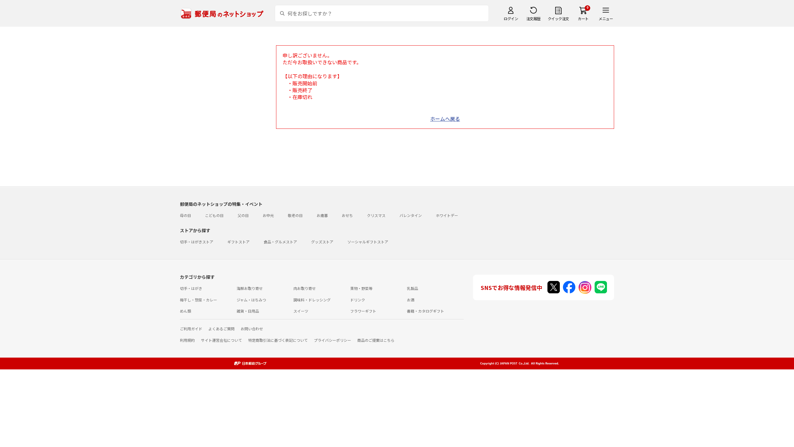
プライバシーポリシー (332, 340)
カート (583, 18)
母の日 (185, 215)
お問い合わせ (252, 328)
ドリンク (357, 299)
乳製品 (412, 288)
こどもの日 (214, 215)
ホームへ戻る (445, 118)
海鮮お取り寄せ (250, 288)
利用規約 (187, 340)
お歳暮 (322, 215)
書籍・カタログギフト (425, 311)
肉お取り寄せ (304, 288)
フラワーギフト (363, 311)
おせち (347, 215)
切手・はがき (191, 288)
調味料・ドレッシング (312, 299)
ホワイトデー (447, 215)
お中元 (268, 215)
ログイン (511, 18)
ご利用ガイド (191, 328)
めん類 (185, 311)
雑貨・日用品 (248, 311)
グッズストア (322, 241)
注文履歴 (533, 18)
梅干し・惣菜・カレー (198, 299)
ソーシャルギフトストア (367, 241)
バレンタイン (410, 215)
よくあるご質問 (221, 328)
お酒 (410, 299)
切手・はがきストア (196, 241)
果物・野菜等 (361, 288)
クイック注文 (558, 18)
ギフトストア (238, 241)
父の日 (243, 215)
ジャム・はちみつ (251, 299)
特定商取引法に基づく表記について (278, 340)
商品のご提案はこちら (376, 340)
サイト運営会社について (221, 340)
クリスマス (376, 215)
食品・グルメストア (280, 241)
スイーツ (300, 311)
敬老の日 (295, 215)
